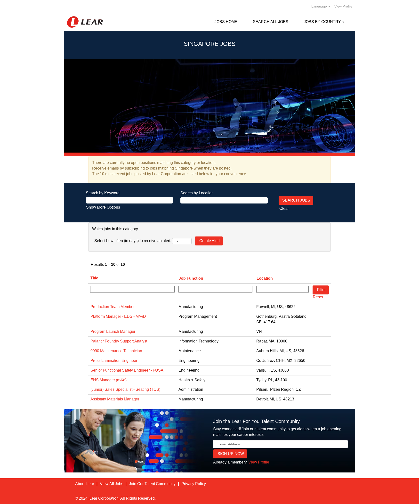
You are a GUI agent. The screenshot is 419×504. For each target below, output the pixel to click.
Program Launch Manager (112, 331)
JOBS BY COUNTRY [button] (323, 22)
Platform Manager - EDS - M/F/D (118, 316)
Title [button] (94, 278)
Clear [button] (284, 208)
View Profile (343, 6)
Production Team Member (112, 307)
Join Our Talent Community (152, 484)
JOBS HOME (226, 22)
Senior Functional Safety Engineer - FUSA (126, 370)
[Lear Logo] (84, 22)
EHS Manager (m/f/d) (108, 380)
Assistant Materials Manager (114, 399)
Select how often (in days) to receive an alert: (132, 241)
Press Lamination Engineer (113, 360)
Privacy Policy (193, 484)
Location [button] (265, 278)
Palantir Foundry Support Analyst (118, 341)
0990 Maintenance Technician (116, 351)
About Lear (84, 484)
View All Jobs (111, 484)
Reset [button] (318, 297)
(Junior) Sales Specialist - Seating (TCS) (125, 389)
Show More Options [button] (103, 207)
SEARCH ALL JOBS (270, 22)
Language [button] (319, 6)
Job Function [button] (191, 278)
